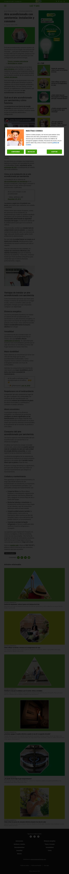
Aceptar (54, 152)
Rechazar (31, 152)
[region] (34, 141)
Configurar (15, 152)
